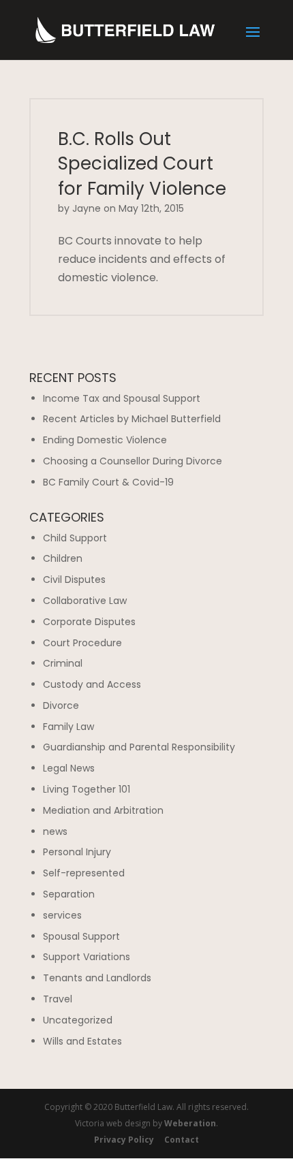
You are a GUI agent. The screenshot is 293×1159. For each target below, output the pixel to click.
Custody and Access (92, 684)
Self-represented (84, 873)
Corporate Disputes (89, 622)
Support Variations (86, 957)
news (55, 831)
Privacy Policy (124, 1139)
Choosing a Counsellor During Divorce (132, 461)
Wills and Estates (82, 1041)
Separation (69, 894)
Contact (181, 1139)
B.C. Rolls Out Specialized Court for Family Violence (142, 164)
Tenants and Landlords (97, 978)
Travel (57, 999)
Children (62, 558)
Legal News (69, 768)
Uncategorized (77, 1020)
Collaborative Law (85, 600)
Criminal (62, 663)
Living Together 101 (86, 789)
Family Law (68, 726)
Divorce (61, 705)
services (62, 915)
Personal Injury (77, 852)
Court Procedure (82, 643)
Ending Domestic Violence (105, 440)
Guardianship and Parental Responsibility (139, 747)
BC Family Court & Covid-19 (108, 482)
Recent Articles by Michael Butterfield (132, 419)
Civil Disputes (74, 579)
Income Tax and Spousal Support (121, 398)
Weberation (190, 1123)
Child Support (75, 538)
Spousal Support (81, 936)
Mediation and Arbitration (103, 810)
